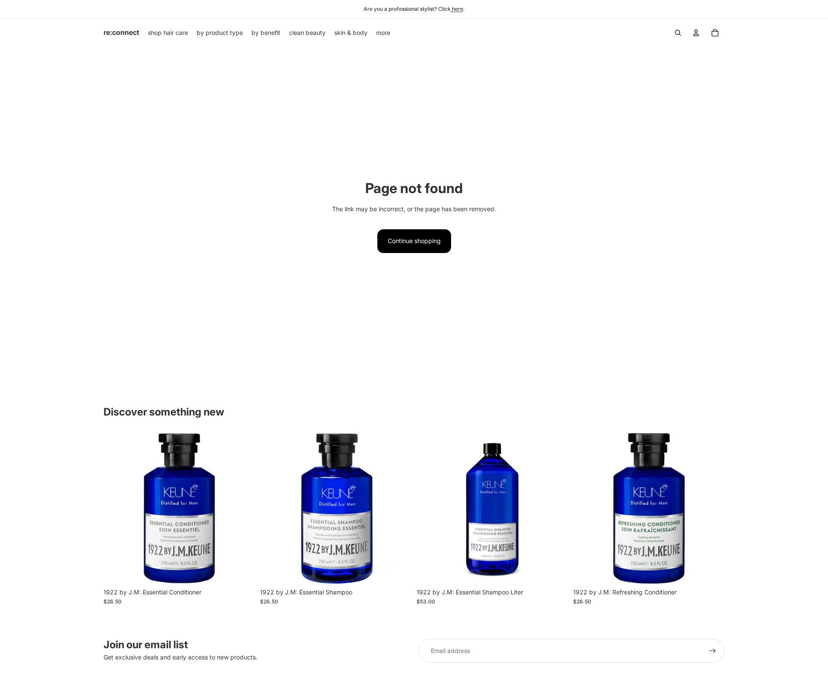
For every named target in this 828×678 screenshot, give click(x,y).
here (457, 9)
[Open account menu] (696, 32)
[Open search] (677, 32)
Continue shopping (414, 240)
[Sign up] (712, 651)
